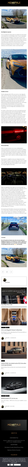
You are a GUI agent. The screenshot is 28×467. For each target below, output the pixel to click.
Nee (12, 464)
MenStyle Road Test (6, 16)
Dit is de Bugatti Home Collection (11, 330)
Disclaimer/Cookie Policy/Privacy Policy (14, 447)
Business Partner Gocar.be (14, 450)
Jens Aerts (10, 27)
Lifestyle (3, 327)
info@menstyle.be (17, 441)
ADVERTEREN (14, 444)
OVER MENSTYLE (14, 437)
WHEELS (12, 16)
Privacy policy (17, 464)
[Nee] (26, 462)
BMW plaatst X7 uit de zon (9, 398)
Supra (15, 244)
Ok (8, 464)
